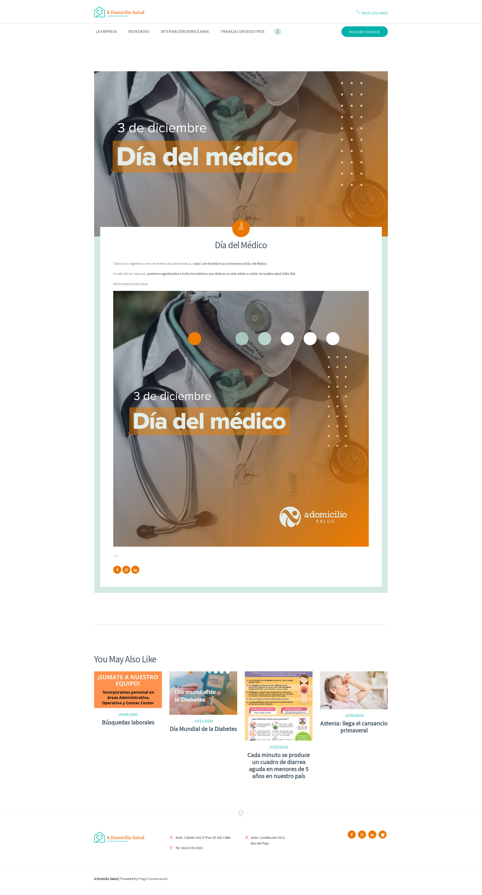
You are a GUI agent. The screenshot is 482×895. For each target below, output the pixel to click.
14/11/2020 (203, 720)
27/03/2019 (278, 746)
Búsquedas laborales (128, 721)
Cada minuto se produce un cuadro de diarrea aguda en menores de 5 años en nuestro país (279, 765)
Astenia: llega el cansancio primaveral (354, 726)
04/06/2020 (128, 714)
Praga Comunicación (153, 878)
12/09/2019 (354, 715)
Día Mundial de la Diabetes (203, 728)
